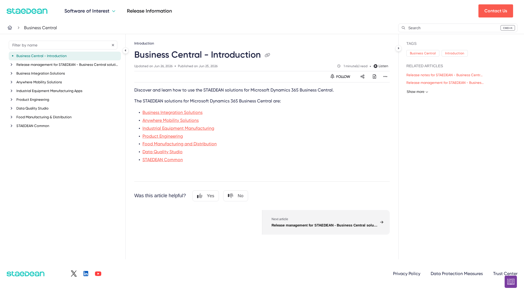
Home (14, 27)
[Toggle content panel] (398, 48)
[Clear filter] (113, 45)
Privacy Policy (406, 273)
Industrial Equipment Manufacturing (178, 128)
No (240, 195)
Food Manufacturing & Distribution (44, 117)
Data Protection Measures (457, 273)
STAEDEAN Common (32, 126)
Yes (210, 195)
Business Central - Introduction (41, 56)
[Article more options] (385, 76)
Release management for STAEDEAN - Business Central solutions (68, 65)
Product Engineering (32, 100)
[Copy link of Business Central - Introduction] (267, 55)
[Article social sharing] (362, 76)
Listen (383, 66)
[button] (457, 27)
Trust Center (505, 273)
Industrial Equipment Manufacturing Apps (49, 91)
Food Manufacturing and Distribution (179, 143)
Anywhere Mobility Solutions (39, 82)
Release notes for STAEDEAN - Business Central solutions (445, 75)
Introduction (454, 53)
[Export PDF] (374, 76)
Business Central (40, 27)
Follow (342, 77)
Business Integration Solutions (40, 73)
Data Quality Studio (32, 108)
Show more (415, 92)
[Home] (27, 11)
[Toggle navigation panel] (125, 50)
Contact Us (495, 10)
